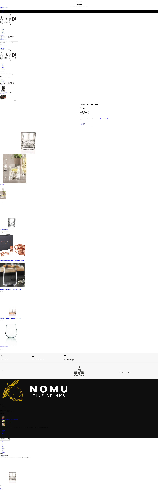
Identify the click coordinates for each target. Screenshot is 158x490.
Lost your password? (2, 45)
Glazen (97, 118)
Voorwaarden (3, 430)
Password (2, 42)
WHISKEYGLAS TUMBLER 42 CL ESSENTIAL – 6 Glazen (10, 289)
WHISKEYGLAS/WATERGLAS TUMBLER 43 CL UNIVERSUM (11, 347)
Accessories (90, 118)
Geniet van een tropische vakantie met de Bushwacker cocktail (10, 419)
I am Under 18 (6, 7)
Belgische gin (3, 433)
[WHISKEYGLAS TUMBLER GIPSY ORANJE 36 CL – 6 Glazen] (12, 316)
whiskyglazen (100, 118)
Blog (2, 432)
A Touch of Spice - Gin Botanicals (4, 92)
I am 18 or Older (2, 7)
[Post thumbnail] (3, 418)
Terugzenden (3, 429)
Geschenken (94, 118)
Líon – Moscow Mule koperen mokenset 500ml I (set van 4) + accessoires (12, 260)
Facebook (1, 48)
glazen (104, 118)
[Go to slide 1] (80, 351)
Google (4, 48)
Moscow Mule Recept (4, 426)
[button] (4, 229)
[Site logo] (4, 25)
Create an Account (4, 39)
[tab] (83, 123)
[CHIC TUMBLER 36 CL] (12, 228)
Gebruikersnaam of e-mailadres (5, 73)
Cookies (3, 431)
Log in (1, 76)
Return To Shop (1, 456)
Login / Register (3, 452)
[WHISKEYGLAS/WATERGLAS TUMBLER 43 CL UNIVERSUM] (12, 345)
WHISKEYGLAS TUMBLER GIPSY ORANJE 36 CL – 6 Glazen (11, 318)
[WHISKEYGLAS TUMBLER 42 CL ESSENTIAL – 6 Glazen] (12, 287)
